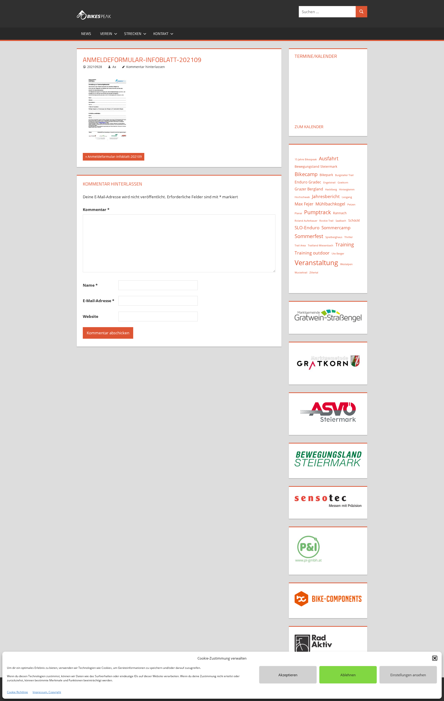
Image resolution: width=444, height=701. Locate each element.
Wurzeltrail (301, 272)
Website (90, 316)
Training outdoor (312, 253)
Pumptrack (317, 212)
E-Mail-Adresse (98, 300)
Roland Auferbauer (306, 220)
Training (344, 244)
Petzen (351, 204)
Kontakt (160, 33)
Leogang (347, 197)
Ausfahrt (328, 158)
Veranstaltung (316, 262)
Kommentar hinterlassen (145, 67)
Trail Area (300, 245)
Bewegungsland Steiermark (316, 166)
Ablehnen (348, 675)
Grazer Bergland (309, 189)
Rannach (340, 213)
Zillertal (313, 272)
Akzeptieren (287, 675)
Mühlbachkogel (330, 204)
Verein (106, 33)
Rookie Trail (326, 220)
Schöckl (354, 220)
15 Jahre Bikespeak (306, 159)
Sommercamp (336, 227)
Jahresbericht (326, 196)
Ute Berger (338, 253)
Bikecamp (306, 174)
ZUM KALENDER (309, 126)
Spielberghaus (333, 237)
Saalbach (341, 220)
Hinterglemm (347, 189)
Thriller (348, 237)
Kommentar (96, 209)
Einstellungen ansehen (408, 675)
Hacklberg (331, 189)
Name (90, 285)
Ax (114, 67)
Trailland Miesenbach (320, 245)
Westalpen (346, 264)
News (86, 33)
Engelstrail (329, 182)
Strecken (132, 33)
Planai (298, 213)
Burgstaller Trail (344, 175)
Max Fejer (304, 204)
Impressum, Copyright (47, 692)
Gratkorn (343, 182)
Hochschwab (302, 197)
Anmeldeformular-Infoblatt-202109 (114, 157)
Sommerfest (309, 236)
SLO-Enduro (307, 227)
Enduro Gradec (308, 182)
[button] (434, 658)
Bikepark (326, 175)
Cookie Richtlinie (17, 692)
